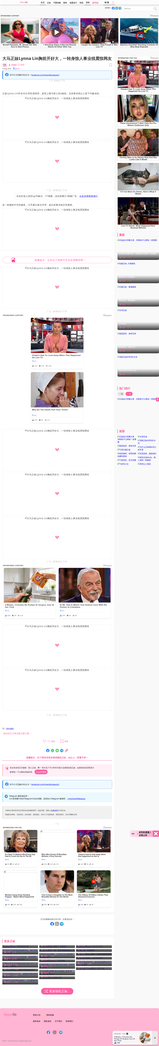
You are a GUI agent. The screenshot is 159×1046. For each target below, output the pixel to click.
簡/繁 (107, 2)
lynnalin (10, 728)
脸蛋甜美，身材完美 (127, 347)
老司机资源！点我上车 (145, 833)
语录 (88, 2)
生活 (42, 2)
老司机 (95, 2)
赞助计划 (36, 1015)
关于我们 (58, 1021)
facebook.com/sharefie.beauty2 (45, 75)
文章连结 (54, 810)
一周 (121, 393)
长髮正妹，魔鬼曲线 (127, 300)
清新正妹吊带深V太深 (128, 370)
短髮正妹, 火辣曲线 (126, 277)
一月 (129, 393)
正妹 (49, 2)
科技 (81, 2)
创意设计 (73, 2)
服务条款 (36, 1021)
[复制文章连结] (66, 751)
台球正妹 (122, 323)
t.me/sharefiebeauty (76, 798)
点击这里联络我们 (88, 196)
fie (26, 2)
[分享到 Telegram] (61, 751)
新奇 (65, 2)
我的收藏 (50, 1015)
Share (22, 2)
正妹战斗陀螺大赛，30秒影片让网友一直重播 (137, 253)
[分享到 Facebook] (48, 751)
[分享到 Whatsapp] (52, 751)
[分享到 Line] (57, 751)
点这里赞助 (41, 771)
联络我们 (69, 1021)
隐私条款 (47, 1021)
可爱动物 (57, 2)
